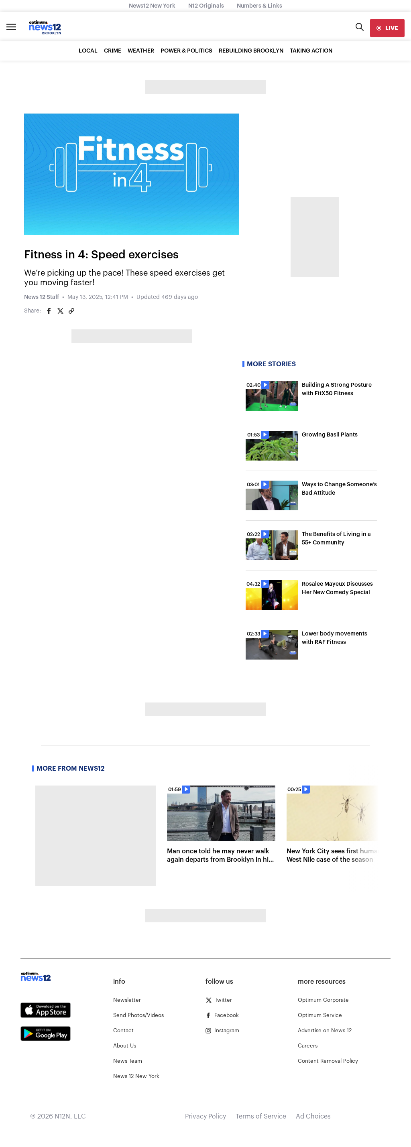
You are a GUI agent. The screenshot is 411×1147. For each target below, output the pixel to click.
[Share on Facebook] (49, 311)
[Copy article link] (71, 311)
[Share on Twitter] (60, 311)
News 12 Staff (41, 297)
